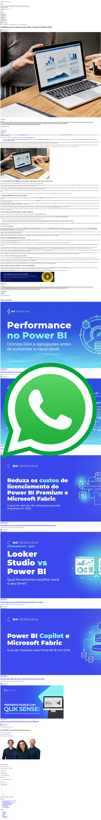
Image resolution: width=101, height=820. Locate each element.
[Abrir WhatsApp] (0, 819)
